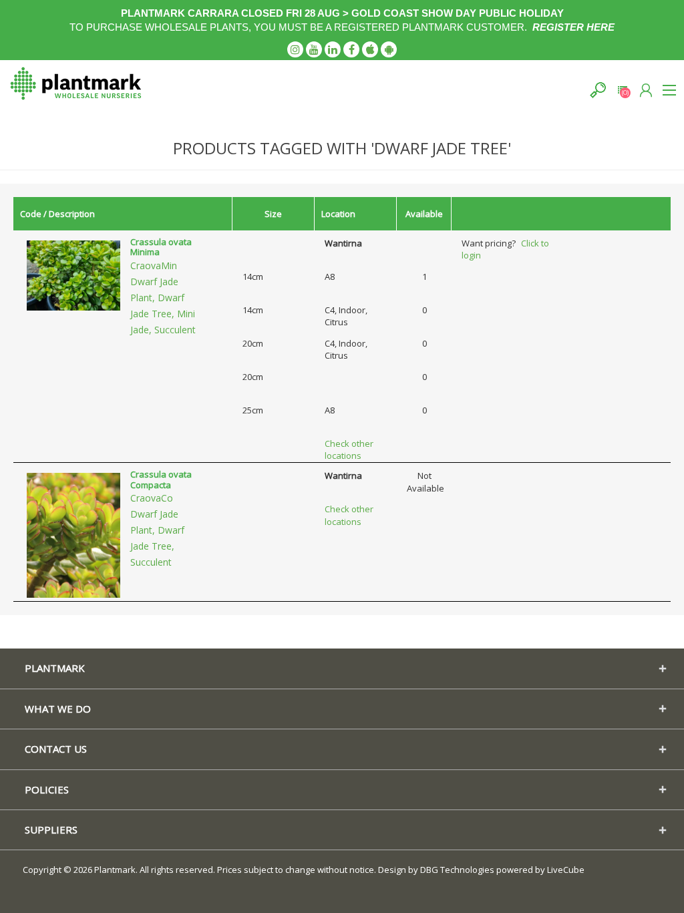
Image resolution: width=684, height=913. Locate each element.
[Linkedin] (333, 49)
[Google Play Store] (389, 49)
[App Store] (370, 49)
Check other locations (349, 449)
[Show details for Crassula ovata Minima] (73, 274)
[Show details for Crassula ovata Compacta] (73, 534)
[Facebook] (351, 49)
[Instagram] (295, 49)
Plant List (622, 90)
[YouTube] (314, 49)
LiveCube (565, 870)
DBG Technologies (457, 870)
